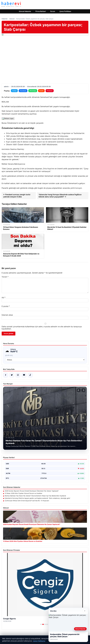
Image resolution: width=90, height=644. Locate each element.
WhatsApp (33, 91)
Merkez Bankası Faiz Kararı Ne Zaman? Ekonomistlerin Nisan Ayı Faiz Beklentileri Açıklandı (35, 496)
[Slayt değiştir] (41, 624)
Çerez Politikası (65, 11)
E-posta (6, 306)
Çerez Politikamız (39, 641)
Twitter (14, 91)
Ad (3, 297)
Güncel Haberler (25, 11)
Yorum (5, 277)
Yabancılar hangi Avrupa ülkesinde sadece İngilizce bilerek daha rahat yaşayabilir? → (60, 195)
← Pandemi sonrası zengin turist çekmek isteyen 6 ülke (16, 195)
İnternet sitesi (7, 315)
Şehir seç (9, 355)
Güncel (11, 19)
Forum (52, 11)
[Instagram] (17, 375)
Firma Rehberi (40, 11)
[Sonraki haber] (83, 390)
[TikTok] (30, 375)
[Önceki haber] (79, 390)
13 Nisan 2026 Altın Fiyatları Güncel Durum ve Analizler (23, 493)
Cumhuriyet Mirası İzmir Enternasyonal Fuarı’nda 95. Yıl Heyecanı (27, 500)
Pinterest (49, 91)
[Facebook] (5, 375)
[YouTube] (24, 375)
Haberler (5, 19)
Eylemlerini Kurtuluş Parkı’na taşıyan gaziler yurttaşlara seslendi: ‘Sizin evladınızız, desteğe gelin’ (37, 498)
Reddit (41, 91)
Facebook (23, 91)
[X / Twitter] (11, 375)
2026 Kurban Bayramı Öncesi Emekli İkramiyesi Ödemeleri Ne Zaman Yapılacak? (32, 491)
